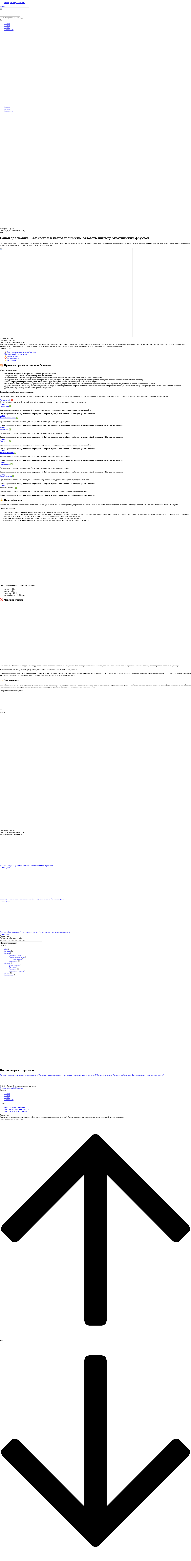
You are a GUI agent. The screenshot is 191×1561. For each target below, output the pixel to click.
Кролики (7, 951)
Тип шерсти (17, 959)
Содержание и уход (16, 971)
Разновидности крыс (17, 957)
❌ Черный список (11, 358)
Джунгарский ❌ (6, 400)
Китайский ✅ (5, 429)
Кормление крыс (15, 955)
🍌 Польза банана (11, 356)
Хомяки (7, 24)
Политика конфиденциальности (16, 1109)
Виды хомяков (14, 965)
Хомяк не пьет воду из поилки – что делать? (56, 1075)
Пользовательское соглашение (15, 1111)
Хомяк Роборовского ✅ (9, 418)
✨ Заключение (10, 360)
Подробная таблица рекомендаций (17, 354)
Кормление (13, 969)
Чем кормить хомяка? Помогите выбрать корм (113, 1075)
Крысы (7, 26)
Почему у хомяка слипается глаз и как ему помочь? (19, 1075)
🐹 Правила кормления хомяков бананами (20, 352)
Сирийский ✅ (5, 406)
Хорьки (7, 28)
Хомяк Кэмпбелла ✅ (8, 453)
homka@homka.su (16, 1088)
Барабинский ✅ (6, 464)
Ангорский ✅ (5, 441)
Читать (2, 404)
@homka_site (5, 1088)
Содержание (13, 961)
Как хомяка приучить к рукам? (84, 1075)
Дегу (6, 949)
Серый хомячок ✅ (7, 476)
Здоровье (12, 967)
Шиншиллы (8, 30)
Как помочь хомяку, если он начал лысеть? (148, 1075)
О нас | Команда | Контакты (14, 3)
